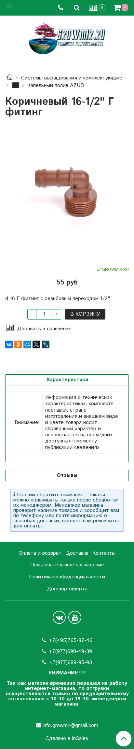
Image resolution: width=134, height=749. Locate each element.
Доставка (77, 553)
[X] (36, 344)
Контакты (103, 553)
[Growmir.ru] (67, 38)
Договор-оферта (67, 589)
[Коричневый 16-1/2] (67, 192)
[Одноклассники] (18, 344)
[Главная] (10, 78)
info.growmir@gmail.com (70, 725)
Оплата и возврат (40, 553)
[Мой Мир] (27, 344)
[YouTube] (74, 617)
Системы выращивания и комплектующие (71, 78)
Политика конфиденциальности (67, 577)
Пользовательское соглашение (67, 565)
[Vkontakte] (59, 617)
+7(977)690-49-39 (70, 651)
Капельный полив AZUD (55, 85)
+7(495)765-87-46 (70, 640)
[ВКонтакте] (9, 344)
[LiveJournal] (45, 344)
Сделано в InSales (67, 738)
